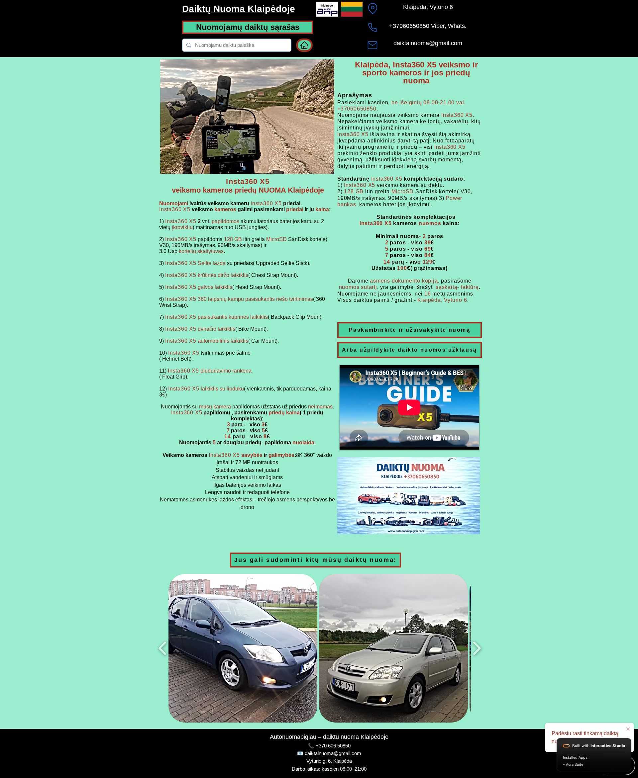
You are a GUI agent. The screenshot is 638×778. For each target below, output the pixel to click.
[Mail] (372, 45)
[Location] (372, 8)
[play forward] (476, 648)
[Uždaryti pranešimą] (628, 729)
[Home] (304, 45)
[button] (242, 648)
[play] (318, 168)
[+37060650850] (372, 27)
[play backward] (162, 648)
